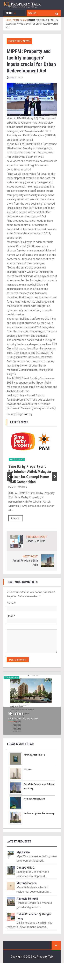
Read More (15, 518)
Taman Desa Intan (35, 541)
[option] (32, 476)
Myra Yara (15, 713)
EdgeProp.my (24, 414)
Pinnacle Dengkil (27, 898)
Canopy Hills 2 (25, 867)
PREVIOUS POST (36, 537)
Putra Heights (11, 678)
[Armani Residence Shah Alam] (47, 560)
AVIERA (28, 769)
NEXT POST (30, 556)
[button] (9, 476)
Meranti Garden (27, 883)
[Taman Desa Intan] (16, 541)
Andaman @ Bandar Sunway (39, 813)
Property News (19, 41)
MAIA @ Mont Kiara (34, 754)
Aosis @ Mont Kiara (34, 798)
